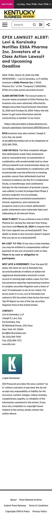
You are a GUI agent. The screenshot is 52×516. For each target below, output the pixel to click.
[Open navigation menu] (4, 24)
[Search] (34, 25)
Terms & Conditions (38, 505)
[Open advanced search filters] (40, 25)
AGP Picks (7, 4)
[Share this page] (48, 24)
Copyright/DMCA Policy (17, 511)
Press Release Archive (30, 499)
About (13, 499)
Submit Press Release (15, 505)
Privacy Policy (39, 511)
